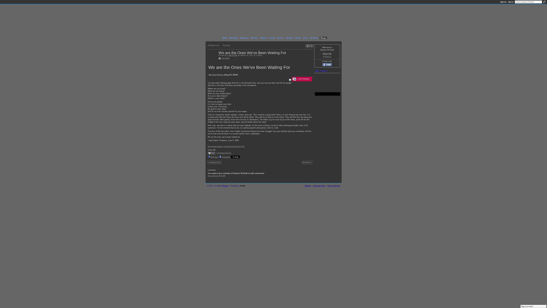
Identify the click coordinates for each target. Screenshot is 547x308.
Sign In (510, 2)
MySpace (214, 157)
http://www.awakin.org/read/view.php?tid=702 (226, 146)
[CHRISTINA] (212, 59)
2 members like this (223, 153)
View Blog (225, 58)
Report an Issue (319, 186)
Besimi (225, 186)
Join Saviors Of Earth (216, 176)
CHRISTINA (232, 55)
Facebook (226, 157)
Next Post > (307, 162)
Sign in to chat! (527, 306)
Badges (308, 186)
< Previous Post (214, 162)
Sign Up (503, 2)
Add (310, 46)
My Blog (226, 45)
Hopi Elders (217, 75)
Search (544, 2)
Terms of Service (333, 186)
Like (212, 153)
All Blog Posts (214, 45)
